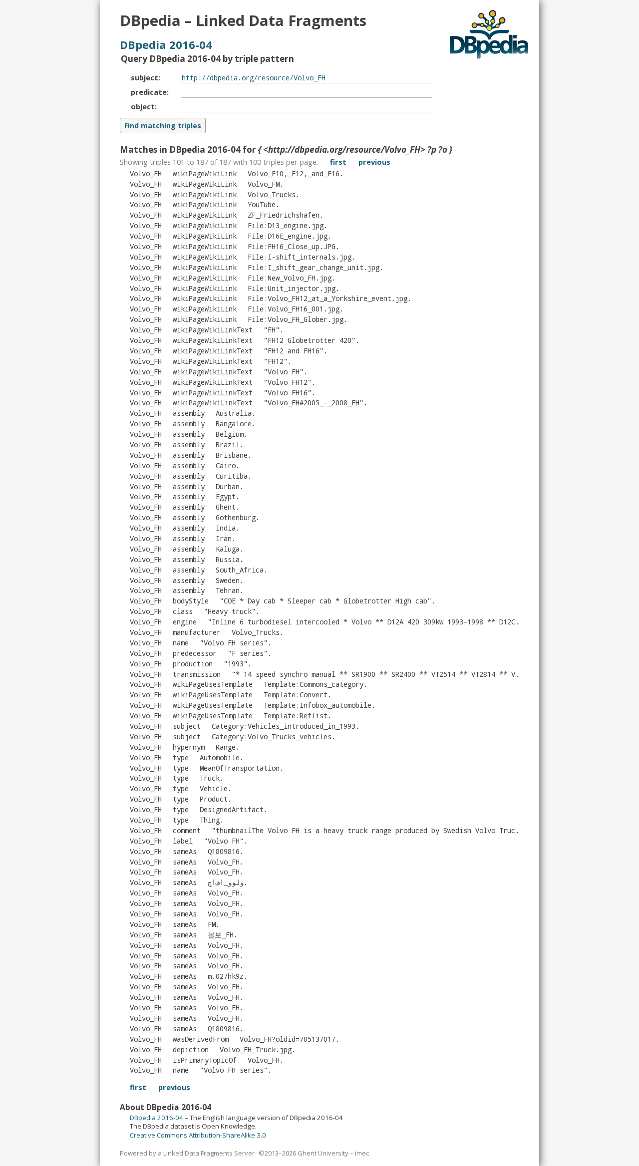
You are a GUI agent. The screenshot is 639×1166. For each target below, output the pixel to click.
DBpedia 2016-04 (166, 44)
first (338, 162)
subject (144, 77)
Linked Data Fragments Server (209, 1153)
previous (374, 162)
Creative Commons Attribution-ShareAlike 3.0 (198, 1135)
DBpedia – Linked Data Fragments (243, 20)
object (143, 106)
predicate (149, 92)
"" (272, 329)
